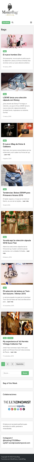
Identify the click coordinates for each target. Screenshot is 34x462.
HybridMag (21, 459)
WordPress (13, 459)
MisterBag (16, 457)
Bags (5, 51)
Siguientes (19, 364)
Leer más (7, 154)
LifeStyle (10, 338)
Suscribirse (6, 22)
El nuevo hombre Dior (12, 55)
